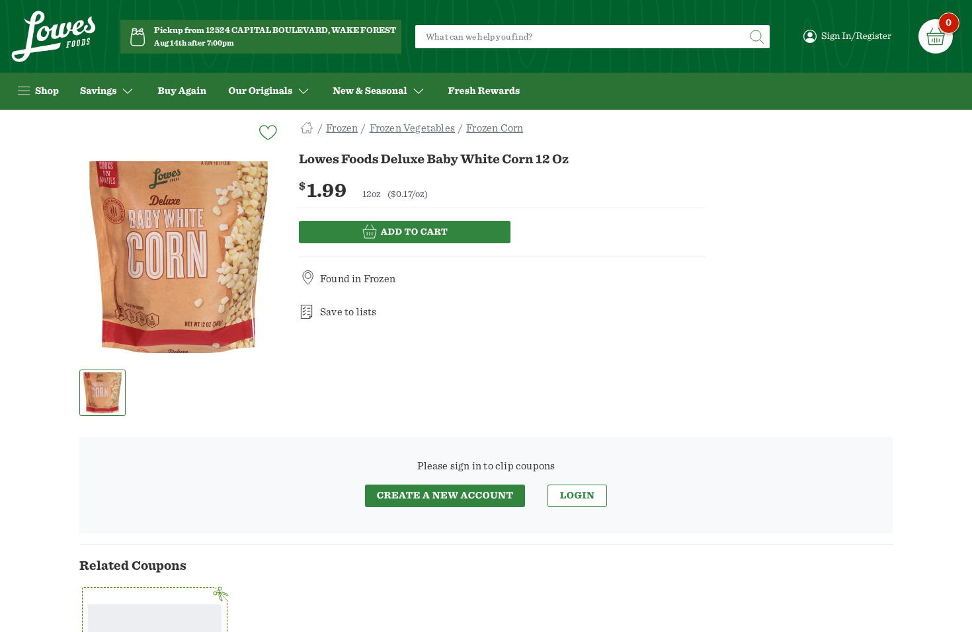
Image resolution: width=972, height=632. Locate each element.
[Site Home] (307, 128)
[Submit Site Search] (756, 36)
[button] (102, 393)
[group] (178, 257)
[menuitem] (182, 91)
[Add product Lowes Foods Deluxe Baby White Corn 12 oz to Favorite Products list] (267, 131)
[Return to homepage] (54, 36)
